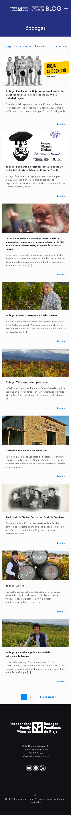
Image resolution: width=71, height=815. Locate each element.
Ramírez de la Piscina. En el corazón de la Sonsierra (34, 517)
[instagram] (36, 767)
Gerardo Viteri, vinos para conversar (26, 450)
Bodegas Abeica (14, 585)
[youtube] (29, 767)
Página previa (47, 696)
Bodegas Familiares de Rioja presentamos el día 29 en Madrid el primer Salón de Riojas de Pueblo (34, 168)
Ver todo (62, 46)
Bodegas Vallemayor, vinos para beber (27, 382)
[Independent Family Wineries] (35, 8)
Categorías (10, 46)
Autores (41, 46)
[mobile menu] (66, 7)
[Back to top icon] (35, 795)
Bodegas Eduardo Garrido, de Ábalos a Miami (31, 315)
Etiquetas (24, 46)
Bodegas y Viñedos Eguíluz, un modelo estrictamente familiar (27, 654)
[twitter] (43, 767)
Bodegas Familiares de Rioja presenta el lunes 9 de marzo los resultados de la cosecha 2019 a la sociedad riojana (34, 95)
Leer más (61, 124)
